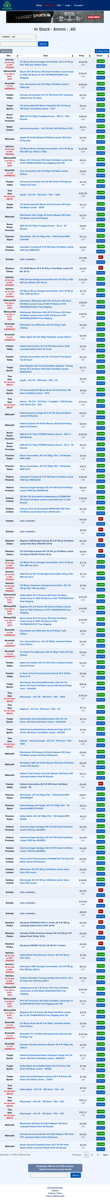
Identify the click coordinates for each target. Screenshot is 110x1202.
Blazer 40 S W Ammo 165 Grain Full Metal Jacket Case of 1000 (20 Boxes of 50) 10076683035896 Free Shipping (47, 74)
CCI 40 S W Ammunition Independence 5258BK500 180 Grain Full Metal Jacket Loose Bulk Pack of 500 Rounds (45, 499)
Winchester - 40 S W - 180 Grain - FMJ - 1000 (42, 697)
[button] (60, 5)
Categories (49, 5)
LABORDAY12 (9, 88)
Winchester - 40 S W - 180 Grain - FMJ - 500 (42, 1101)
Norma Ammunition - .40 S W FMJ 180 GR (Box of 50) (46, 128)
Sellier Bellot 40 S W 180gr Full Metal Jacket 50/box (45, 337)
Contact (55, 1190)
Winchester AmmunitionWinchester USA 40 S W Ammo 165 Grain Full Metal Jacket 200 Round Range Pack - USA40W (46, 685)
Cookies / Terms (55, 1193)
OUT (100, 257)
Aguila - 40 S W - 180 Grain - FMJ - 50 (39, 380)
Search (43, 44)
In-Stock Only (102, 51)
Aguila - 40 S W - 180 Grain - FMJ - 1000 (40, 194)
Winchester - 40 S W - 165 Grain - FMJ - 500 (42, 1113)
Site (8, 55)
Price (81, 55)
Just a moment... (28, 259)
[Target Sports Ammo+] (55, 16)
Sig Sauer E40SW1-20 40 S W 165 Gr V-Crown (43, 945)
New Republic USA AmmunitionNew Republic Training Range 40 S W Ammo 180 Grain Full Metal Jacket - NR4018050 (46, 369)
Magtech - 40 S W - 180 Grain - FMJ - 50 (40, 709)
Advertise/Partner (55, 1188)
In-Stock (100, 61)
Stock (99, 55)
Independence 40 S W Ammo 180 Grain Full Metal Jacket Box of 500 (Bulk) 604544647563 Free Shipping (44, 990)
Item (45, 55)
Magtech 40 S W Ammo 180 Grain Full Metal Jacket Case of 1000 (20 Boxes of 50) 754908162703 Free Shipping (45, 609)
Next (105, 1155)
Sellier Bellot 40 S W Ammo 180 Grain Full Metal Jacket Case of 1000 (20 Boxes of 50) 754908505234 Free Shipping (47, 598)
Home (39, 5)
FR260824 (10, 67)
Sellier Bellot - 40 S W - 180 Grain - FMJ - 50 (42, 1089)
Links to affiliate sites (55, 1196)
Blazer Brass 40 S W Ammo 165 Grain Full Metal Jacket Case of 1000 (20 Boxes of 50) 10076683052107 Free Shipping (43, 621)
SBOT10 (10, 199)
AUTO (9, 79)
